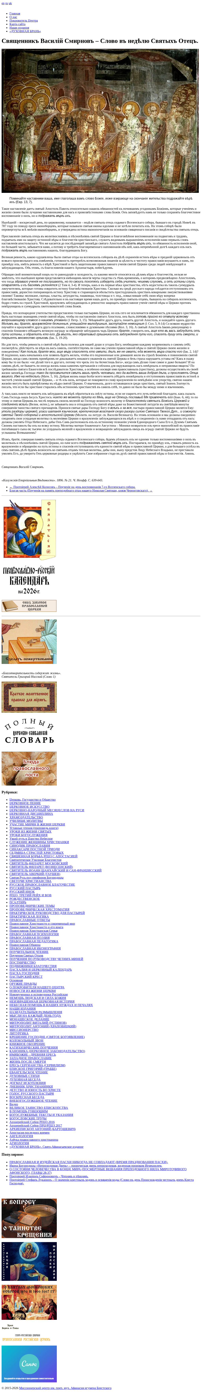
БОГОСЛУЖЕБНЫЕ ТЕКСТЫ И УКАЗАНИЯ (41, 1115)
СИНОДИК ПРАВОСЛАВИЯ (29, 845)
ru (6, 3)
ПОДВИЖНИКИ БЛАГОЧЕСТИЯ (33, 966)
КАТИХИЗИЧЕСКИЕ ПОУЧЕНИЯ (33, 1047)
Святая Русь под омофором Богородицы (36, 877)
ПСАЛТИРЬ (17, 902)
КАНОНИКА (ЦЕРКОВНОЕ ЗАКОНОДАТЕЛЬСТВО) (47, 1051)
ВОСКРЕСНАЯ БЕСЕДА (26, 1097)
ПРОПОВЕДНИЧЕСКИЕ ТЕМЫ (32, 906)
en (3, 3)
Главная (14, 13)
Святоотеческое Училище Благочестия (35, 859)
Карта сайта (17, 24)
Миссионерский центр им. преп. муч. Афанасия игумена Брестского (65, 1388)
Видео (13, 1104)
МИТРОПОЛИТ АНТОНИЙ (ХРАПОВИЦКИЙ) (42, 1026)
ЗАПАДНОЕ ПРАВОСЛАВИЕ (30, 1058)
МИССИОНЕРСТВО (23, 1030)
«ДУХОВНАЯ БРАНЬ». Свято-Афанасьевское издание (46, 1146)
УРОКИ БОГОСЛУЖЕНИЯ (28, 835)
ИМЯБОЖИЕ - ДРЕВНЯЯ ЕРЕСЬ (32, 1054)
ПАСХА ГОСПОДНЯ (24, 973)
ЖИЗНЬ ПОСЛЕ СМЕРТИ (27, 1061)
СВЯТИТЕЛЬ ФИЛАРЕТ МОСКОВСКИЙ (38, 863)
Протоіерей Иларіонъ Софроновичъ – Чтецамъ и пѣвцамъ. (48, 1176)
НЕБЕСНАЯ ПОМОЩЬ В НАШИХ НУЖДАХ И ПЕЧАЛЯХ (51, 1005)
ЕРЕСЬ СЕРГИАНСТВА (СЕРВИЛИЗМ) (37, 1065)
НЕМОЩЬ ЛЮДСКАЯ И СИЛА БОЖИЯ (37, 998)
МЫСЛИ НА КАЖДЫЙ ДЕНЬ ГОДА (35, 1015)
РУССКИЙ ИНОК (22, 891)
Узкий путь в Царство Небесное (31, 838)
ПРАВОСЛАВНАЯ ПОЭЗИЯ (29, 937)
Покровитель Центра (23, 20)
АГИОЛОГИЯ (19, 1143)
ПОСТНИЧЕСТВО (22, 962)
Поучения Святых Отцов (26, 955)
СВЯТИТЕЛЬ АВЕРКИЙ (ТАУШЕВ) (34, 874)
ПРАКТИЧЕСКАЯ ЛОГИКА (29, 916)
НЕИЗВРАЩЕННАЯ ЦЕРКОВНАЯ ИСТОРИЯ (42, 1001)
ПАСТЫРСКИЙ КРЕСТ (26, 976)
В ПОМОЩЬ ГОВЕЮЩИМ (28, 1111)
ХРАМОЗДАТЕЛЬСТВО (26, 817)
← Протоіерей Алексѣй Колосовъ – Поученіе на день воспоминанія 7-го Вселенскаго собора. (72, 487)
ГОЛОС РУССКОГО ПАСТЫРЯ (31, 1093)
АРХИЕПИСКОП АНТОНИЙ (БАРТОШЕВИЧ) (42, 1129)
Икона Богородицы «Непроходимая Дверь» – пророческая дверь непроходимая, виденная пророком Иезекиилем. (85, 1165)
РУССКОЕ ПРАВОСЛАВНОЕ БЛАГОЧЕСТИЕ (42, 884)
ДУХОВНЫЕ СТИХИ (24, 1076)
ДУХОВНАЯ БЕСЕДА (25, 1079)
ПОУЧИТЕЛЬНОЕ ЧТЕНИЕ (29, 952)
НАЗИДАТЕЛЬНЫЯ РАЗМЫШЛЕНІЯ (35, 1012)
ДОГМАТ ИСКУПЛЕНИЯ (27, 1083)
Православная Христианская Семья (33, 930)
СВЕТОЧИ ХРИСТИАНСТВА (30, 881)
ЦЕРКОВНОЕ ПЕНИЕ (25, 803)
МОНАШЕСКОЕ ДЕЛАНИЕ (29, 1019)
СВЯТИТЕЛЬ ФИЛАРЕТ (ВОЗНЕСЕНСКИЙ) (41, 867)
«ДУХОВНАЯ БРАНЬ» (25, 31)
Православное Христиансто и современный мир (42, 923)
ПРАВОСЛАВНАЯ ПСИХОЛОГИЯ (34, 934)
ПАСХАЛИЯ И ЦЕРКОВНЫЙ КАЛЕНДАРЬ (40, 969)
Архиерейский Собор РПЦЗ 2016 (32, 1122)
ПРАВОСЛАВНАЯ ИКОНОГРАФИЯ (35, 948)
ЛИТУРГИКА (19, 1033)
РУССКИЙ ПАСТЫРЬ (24, 888)
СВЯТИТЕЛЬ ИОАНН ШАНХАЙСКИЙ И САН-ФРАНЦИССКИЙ (55, 870)
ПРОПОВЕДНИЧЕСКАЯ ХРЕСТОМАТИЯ (39, 909)
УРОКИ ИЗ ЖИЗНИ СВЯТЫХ (30, 831)
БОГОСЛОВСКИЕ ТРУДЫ (28, 1118)
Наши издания (19, 27)
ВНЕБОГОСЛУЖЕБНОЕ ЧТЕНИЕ (33, 1100)
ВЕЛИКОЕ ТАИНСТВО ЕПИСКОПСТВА (38, 1107)
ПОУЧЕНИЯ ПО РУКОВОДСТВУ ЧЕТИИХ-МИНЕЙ (46, 959)
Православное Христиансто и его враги (36, 927)
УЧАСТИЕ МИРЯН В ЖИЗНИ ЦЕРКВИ (37, 824)
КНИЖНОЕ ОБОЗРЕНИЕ (27, 1044)
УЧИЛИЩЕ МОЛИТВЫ (26, 821)
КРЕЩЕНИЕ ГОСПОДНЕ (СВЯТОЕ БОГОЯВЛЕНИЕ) (47, 1037)
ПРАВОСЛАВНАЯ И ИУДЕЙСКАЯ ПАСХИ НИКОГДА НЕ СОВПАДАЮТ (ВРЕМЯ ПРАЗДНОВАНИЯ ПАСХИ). (88, 1162)
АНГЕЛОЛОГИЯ (21, 1136)
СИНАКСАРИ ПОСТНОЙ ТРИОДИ (34, 849)
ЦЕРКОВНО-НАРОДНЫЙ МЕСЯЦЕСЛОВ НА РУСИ (46, 810)
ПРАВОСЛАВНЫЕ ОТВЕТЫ (29, 920)
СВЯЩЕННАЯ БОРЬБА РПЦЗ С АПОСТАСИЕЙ (43, 856)
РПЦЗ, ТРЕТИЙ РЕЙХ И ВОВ (30, 895)
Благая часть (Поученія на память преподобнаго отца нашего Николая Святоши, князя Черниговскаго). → (80, 490)
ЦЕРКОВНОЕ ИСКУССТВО (29, 806)
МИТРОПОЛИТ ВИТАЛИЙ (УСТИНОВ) (37, 1022)
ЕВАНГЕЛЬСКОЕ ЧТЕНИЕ (28, 1072)
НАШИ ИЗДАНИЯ (22, 1008)
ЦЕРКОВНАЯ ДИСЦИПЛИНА (31, 813)
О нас (13, 17)
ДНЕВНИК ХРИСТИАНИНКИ (31, 1086)
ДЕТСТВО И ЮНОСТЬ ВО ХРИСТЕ (35, 1090)
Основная (16, 980)
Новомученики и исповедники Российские (38, 994)
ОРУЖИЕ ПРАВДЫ (23, 983)
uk (10, 3)
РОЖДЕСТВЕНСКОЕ (24, 898)
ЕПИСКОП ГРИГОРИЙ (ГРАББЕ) (32, 1068)
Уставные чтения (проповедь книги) (33, 828)
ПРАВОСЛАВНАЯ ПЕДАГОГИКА (33, 941)
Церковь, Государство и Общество (32, 799)
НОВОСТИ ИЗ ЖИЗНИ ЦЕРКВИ (32, 991)
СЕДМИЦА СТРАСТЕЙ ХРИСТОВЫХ (36, 852)
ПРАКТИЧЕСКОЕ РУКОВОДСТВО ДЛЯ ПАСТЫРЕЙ (47, 913)
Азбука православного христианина (33, 1139)
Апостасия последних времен (29, 1132)
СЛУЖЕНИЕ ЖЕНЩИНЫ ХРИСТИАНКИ (39, 842)
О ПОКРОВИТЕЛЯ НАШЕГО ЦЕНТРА (37, 987)
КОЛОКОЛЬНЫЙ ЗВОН (26, 1040)
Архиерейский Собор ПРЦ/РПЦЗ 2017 (35, 1125)
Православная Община (24, 945)
